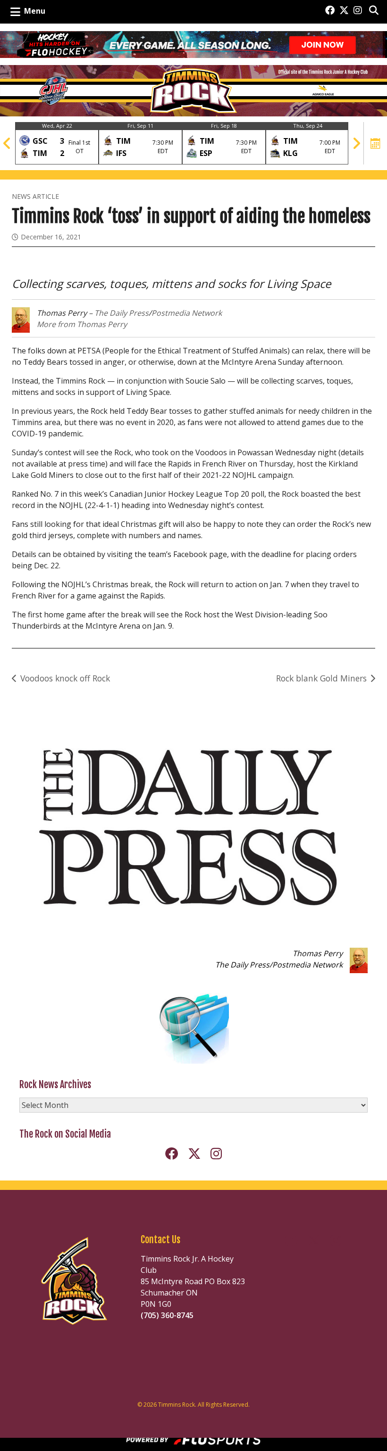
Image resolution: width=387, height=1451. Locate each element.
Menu (34, 11)
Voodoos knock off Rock (65, 678)
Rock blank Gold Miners (321, 678)
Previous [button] (7, 143)
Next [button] (356, 143)
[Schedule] (376, 143)
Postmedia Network (186, 313)
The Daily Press (121, 313)
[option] (57, 143)
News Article (35, 196)
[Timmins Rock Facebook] (330, 11)
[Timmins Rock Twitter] (344, 11)
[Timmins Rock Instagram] (357, 11)
